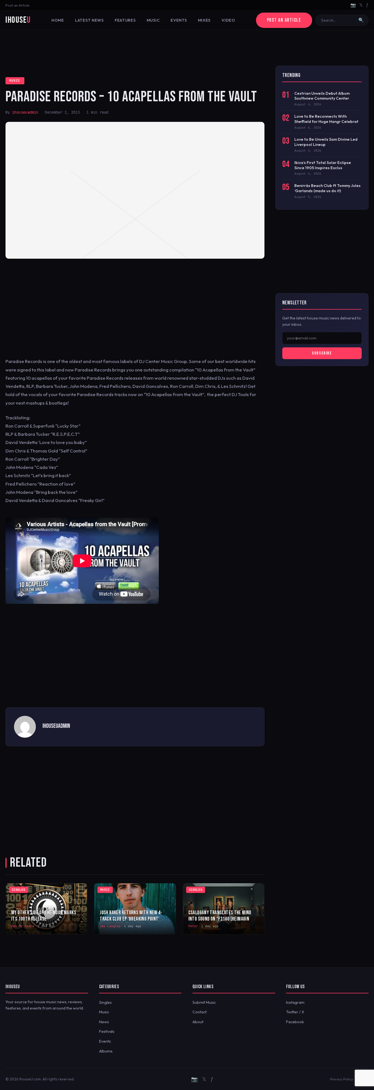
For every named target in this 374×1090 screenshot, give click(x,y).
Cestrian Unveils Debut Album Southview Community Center (322, 96)
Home (57, 20)
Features (125, 20)
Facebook (295, 1021)
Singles (105, 1002)
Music (153, 20)
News (104, 1021)
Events (179, 20)
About (197, 1021)
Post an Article (17, 5)
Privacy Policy (341, 1079)
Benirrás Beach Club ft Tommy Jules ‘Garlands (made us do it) (327, 188)
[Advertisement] (187, 48)
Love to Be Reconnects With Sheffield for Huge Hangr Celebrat (326, 119)
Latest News (89, 20)
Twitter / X (295, 1012)
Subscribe (322, 353)
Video (228, 20)
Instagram (295, 1002)
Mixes (204, 20)
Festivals (106, 1031)
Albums (106, 1051)
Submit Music (204, 1002)
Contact (199, 1012)
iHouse (18, 20)
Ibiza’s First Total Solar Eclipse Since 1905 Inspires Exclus (322, 165)
